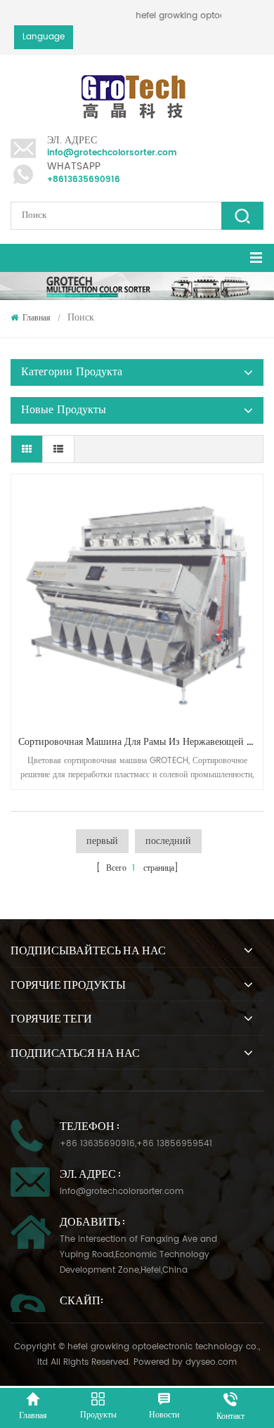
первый (102, 841)
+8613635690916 (83, 179)
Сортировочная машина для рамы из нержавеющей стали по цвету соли (140, 741)
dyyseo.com (211, 1362)
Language (43, 37)
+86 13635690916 (97, 1143)
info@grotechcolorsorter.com (112, 153)
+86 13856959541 (174, 1143)
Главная (36, 318)
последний (168, 841)
